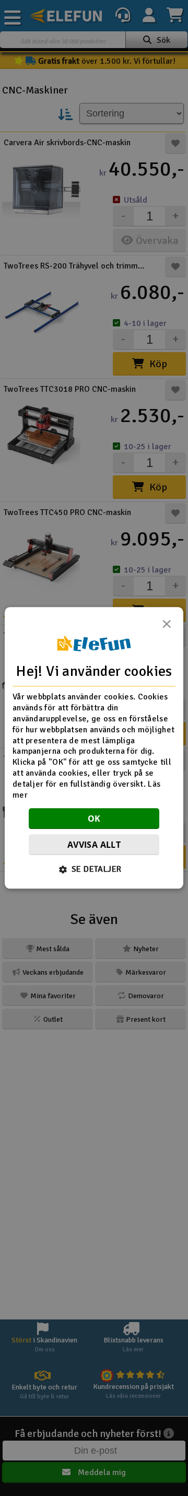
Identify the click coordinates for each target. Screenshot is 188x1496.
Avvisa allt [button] (94, 845)
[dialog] (94, 748)
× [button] (166, 627)
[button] (94, 869)
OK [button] (94, 819)
